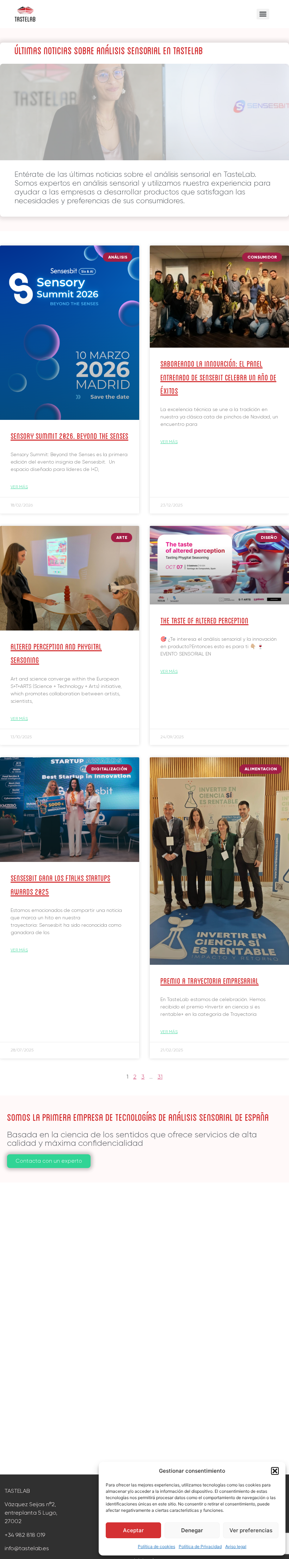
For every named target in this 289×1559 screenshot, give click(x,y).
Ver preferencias (250, 1530)
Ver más (19, 486)
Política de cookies (156, 1546)
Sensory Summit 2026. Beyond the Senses (69, 435)
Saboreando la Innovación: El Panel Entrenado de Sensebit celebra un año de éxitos (218, 376)
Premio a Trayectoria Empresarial (209, 980)
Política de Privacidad (200, 1546)
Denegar (192, 1530)
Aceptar (133, 1530)
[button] (274, 1470)
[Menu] (263, 14)
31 (160, 1076)
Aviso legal (235, 1546)
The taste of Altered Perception (204, 620)
